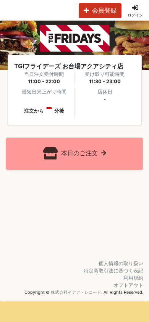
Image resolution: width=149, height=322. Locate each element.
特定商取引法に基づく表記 (113, 271)
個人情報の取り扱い (121, 263)
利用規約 (133, 278)
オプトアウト (128, 285)
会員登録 (104, 10)
